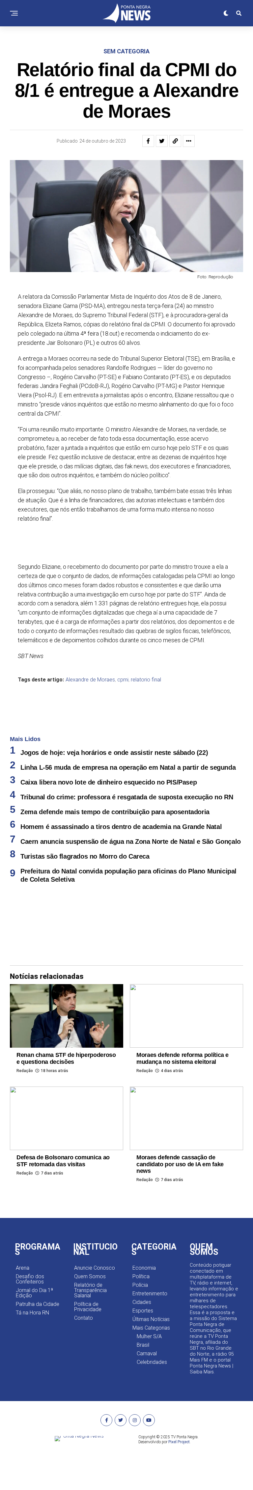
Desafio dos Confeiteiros (30, 1279)
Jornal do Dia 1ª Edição (34, 1293)
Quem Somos (90, 1276)
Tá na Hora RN (32, 1313)
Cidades (141, 1302)
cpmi (122, 679)
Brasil (143, 1345)
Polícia (140, 1285)
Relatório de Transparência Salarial (90, 1290)
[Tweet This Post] (162, 141)
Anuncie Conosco (94, 1268)
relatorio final (146, 679)
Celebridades (152, 1362)
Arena (22, 1268)
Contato (83, 1318)
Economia (144, 1268)
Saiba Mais (202, 1372)
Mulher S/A (149, 1336)
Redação (24, 1070)
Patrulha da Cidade (37, 1304)
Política (141, 1276)
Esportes (142, 1311)
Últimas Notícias (151, 1319)
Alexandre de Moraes (90, 679)
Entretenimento (149, 1293)
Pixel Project (179, 1442)
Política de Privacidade (87, 1306)
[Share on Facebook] (148, 141)
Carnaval (147, 1353)
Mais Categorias (151, 1328)
